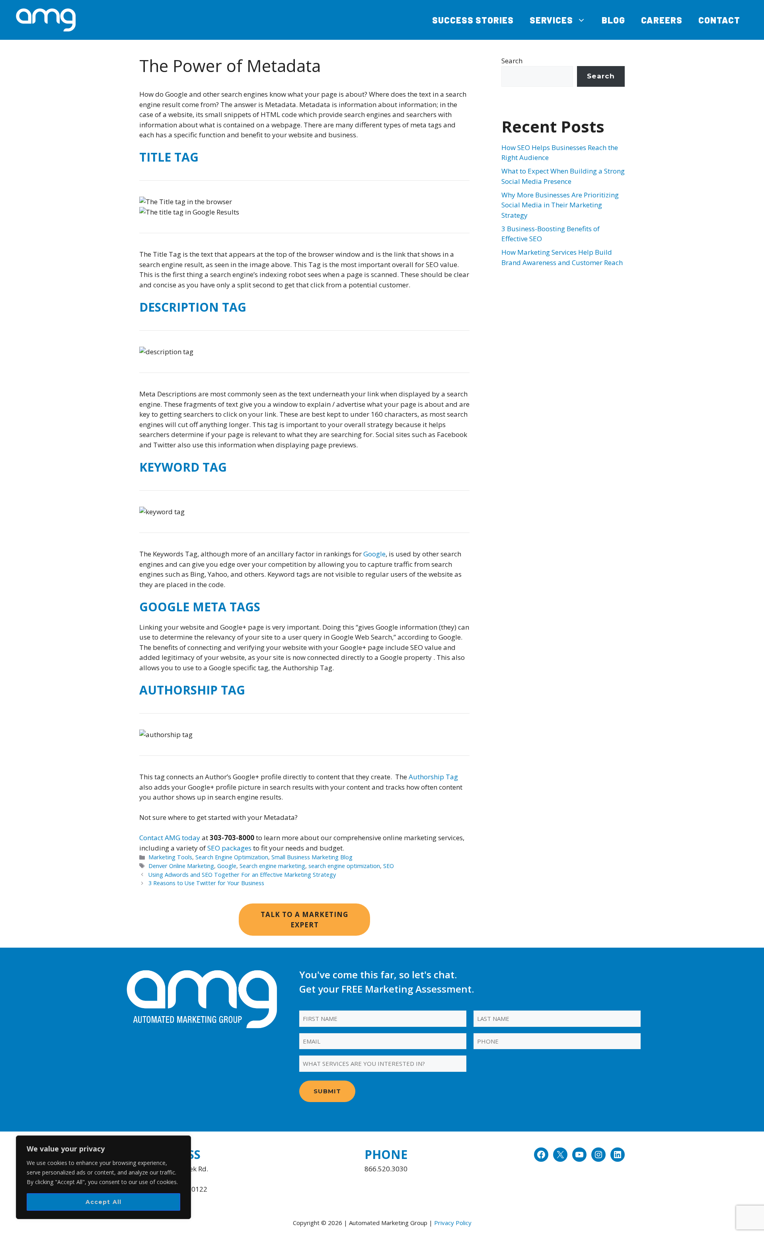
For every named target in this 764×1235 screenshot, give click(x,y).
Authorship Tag (433, 776)
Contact (719, 20)
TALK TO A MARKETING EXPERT (304, 919)
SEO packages (229, 848)
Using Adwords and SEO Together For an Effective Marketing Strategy (242, 874)
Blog (613, 20)
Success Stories (473, 20)
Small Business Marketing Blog (312, 857)
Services (551, 20)
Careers (661, 20)
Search (511, 60)
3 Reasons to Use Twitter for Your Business (206, 883)
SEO (388, 866)
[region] (103, 1177)
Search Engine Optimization (231, 857)
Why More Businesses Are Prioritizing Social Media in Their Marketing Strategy (560, 205)
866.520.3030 (385, 1168)
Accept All (104, 1202)
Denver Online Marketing (181, 866)
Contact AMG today (169, 837)
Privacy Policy (453, 1223)
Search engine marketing (272, 866)
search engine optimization (344, 866)
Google (374, 553)
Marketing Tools (170, 857)
